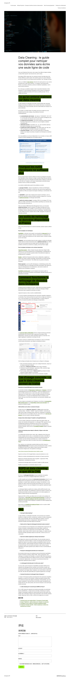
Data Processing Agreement (49, 5)
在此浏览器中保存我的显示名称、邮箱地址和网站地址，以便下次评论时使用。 (35, 663)
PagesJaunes (32, 390)
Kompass (44, 390)
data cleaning (30, 81)
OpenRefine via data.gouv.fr (24, 270)
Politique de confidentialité (61, 5)
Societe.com (38, 390)
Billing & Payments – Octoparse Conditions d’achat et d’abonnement (30, 5)
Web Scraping (38, 617)
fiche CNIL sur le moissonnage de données (35, 497)
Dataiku (20, 257)
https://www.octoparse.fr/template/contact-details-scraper (30, 451)
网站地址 (20, 658)
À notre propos (13, 5)
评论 (19, 635)
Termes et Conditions (62, 7)
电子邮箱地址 (21, 653)
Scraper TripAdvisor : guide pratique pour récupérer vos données (34, 602)
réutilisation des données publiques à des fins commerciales (31, 498)
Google (32, 402)
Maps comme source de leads (40, 402)
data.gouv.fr (45, 233)
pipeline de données (24, 197)
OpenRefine (20, 233)
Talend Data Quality (22, 250)
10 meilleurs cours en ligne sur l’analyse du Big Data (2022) (33, 603)
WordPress (63, 675)
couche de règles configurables (26, 332)
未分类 (16, 615)
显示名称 (20, 648)
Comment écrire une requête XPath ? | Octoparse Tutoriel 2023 (34, 600)
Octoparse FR (7, 3)
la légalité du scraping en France (32, 504)
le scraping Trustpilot (38, 426)
